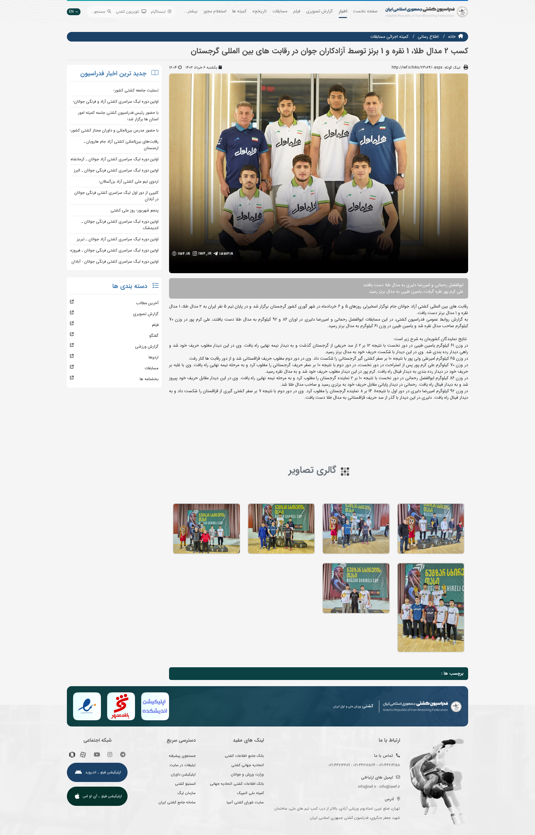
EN (71, 12)
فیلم (296, 11)
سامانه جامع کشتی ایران (177, 802)
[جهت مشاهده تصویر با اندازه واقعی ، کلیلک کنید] (318, 173)
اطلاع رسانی (428, 36)
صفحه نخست (365, 11)
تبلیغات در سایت (183, 765)
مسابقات (279, 11)
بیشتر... (191, 11)
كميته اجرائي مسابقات (389, 36)
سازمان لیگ (187, 793)
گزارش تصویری (319, 11)
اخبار (343, 11)
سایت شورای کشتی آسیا (245, 802)
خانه (452, 36)
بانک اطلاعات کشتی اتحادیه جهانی (237, 784)
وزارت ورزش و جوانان (247, 774)
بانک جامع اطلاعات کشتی (244, 756)
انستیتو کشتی (185, 784)
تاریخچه (259, 11)
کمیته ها (239, 11)
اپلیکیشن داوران (183, 774)
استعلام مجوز (214, 11)
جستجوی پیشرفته (182, 756)
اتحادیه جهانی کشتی (247, 765)
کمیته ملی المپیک (250, 793)
